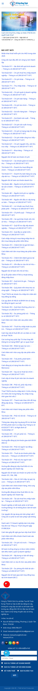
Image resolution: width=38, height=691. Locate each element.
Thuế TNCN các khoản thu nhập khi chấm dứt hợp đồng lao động (19, 296)
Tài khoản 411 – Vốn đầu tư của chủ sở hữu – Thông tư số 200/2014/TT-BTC (19, 266)
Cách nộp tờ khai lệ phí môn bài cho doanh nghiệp (18, 380)
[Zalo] (7, 653)
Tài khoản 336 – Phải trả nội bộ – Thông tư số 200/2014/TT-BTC (19, 417)
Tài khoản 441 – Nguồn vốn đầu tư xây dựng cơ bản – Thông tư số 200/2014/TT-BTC (18, 201)
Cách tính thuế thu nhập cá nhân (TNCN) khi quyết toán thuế (18, 34)
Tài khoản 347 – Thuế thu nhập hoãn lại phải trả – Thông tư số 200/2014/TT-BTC (19, 328)
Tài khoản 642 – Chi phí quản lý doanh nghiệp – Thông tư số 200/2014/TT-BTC (19, 94)
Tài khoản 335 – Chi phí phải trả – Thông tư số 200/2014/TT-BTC (18, 435)
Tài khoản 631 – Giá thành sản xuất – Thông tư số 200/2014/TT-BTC (18, 120)
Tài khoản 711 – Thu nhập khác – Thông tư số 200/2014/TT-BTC (19, 87)
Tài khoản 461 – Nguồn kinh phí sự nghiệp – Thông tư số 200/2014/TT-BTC (18, 195)
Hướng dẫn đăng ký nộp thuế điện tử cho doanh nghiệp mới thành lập (17, 468)
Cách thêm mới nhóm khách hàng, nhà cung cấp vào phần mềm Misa (18, 487)
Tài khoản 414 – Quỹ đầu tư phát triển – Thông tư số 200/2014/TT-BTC (17, 233)
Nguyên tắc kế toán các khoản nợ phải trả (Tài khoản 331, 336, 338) (19, 474)
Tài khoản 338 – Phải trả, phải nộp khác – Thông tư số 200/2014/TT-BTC (17, 386)
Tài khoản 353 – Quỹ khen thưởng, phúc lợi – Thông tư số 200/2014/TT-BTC (19, 309)
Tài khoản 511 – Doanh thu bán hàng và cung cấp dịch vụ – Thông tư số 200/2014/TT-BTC (19, 175)
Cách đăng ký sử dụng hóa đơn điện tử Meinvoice (16, 367)
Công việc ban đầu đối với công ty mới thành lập (18, 61)
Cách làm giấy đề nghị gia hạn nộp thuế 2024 (18, 532)
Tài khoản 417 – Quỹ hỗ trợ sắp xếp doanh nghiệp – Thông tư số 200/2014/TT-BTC (18, 227)
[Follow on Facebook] (2, 643)
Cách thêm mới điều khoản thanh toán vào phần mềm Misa (18, 538)
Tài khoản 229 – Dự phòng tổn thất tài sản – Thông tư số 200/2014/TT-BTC (18, 570)
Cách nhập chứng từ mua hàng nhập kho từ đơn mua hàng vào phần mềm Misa (18, 240)
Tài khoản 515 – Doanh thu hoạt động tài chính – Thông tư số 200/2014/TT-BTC (17, 169)
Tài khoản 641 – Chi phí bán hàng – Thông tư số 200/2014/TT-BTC (19, 100)
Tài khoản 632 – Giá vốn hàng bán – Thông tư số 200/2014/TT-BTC (19, 113)
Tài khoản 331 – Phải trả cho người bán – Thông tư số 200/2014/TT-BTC (17, 461)
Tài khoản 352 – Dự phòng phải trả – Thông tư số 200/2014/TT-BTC (18, 315)
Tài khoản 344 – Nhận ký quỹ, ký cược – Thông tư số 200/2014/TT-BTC (16, 347)
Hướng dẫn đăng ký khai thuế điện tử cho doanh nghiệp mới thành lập (17, 494)
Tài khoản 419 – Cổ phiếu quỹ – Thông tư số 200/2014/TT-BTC (18, 214)
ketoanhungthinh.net (18, 635)
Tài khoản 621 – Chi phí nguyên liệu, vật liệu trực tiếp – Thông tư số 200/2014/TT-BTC (18, 145)
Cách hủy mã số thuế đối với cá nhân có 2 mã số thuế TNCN (18, 334)
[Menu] (3, 3)
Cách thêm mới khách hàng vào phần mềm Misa (18, 411)
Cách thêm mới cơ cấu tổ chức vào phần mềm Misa (19, 563)
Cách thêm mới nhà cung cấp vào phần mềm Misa (18, 354)
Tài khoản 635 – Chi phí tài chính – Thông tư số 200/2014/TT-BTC (18, 107)
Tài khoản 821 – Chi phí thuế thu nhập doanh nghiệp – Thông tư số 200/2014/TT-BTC (19, 74)
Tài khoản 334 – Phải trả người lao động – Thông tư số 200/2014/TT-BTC (17, 448)
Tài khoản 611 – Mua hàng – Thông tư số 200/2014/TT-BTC (17, 152)
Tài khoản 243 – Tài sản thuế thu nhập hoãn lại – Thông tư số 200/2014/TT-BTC (18, 500)
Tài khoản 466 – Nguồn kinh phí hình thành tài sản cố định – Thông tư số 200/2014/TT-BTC (18, 187)
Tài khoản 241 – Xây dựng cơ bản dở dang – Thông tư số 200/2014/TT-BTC (18, 557)
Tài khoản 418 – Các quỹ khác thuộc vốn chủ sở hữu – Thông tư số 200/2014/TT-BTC (18, 221)
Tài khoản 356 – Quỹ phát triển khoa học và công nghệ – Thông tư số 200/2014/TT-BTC (18, 289)
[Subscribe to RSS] (14, 643)
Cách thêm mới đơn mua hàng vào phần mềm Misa (19, 253)
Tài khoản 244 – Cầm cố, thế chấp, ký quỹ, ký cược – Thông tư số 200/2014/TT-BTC (18, 481)
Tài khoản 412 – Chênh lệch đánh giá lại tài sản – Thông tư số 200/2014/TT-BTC (18, 259)
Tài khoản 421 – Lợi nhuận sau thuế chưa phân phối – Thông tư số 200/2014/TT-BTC (18, 208)
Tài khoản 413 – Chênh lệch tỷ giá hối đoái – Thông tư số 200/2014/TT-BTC (18, 246)
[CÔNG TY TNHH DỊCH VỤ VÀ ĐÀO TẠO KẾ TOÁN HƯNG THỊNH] (19, 3)
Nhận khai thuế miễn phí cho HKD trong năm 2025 (19, 55)
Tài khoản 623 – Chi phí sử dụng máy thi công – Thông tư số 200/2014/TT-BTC (19, 133)
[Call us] (10, 643)
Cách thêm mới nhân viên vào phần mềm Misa (17, 321)
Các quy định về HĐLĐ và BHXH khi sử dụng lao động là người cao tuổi (18, 302)
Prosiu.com (30, 688)
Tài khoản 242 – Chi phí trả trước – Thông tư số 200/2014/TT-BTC (19, 544)
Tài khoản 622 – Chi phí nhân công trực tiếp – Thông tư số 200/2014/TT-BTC (19, 139)
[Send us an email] (6, 643)
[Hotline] (7, 584)
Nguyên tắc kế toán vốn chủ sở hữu (15, 271)
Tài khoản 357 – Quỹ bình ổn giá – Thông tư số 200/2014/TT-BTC (18, 283)
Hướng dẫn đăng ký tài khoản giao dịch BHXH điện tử (19, 442)
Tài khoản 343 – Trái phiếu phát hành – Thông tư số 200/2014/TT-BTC (17, 360)
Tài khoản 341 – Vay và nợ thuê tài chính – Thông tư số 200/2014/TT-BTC (18, 373)
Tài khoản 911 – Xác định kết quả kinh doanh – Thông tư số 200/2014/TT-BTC (18, 68)
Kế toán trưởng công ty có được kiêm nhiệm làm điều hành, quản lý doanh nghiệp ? (18, 551)
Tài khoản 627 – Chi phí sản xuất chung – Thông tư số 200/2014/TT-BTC (17, 126)
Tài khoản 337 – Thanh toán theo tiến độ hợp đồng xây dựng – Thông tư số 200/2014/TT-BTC (19, 403)
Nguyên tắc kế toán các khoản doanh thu (17, 180)
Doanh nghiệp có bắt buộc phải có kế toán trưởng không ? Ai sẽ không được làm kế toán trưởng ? (19, 508)
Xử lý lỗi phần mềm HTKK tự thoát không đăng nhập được (17, 276)
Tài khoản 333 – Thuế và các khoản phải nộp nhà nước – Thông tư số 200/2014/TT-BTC (18, 455)
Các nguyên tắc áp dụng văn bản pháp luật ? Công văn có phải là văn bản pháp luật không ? (19, 517)
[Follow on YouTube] (17, 643)
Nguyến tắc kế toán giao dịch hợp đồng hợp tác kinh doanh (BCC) (18, 576)
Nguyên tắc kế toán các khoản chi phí (16, 157)
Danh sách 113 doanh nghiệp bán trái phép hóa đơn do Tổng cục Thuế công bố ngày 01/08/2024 (18, 526)
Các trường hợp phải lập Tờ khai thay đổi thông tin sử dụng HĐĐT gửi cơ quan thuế (18, 341)
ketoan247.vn (8, 637)
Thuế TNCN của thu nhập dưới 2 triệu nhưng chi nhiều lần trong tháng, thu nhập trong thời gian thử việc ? (19, 394)
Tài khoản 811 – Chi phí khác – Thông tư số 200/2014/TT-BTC (18, 81)
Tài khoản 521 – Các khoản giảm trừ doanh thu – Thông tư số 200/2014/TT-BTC (18, 162)
